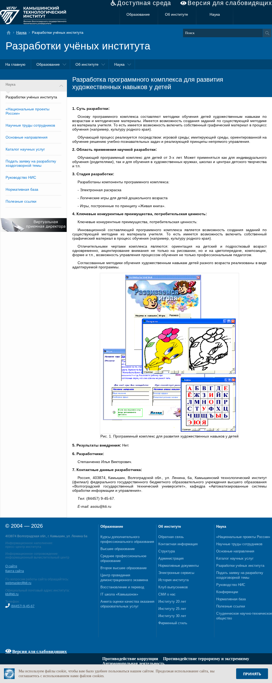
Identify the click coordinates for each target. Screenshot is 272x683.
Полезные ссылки (21, 201)
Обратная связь (171, 537)
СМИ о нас (167, 594)
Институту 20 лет (172, 601)
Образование (138, 14)
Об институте (176, 14)
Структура (166, 551)
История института (173, 580)
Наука (215, 14)
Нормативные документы (178, 566)
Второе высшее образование (123, 568)
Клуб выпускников (173, 587)
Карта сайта (14, 571)
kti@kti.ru (12, 594)
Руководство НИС (21, 177)
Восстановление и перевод (122, 587)
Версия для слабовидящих (230, 3)
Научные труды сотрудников (30, 125)
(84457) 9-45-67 (23, 606)
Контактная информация (178, 544)
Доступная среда (144, 3)
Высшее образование (117, 549)
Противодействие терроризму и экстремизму (206, 658)
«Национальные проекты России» (243, 537)
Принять (252, 673)
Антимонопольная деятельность (133, 663)
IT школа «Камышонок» (119, 594)
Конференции (227, 592)
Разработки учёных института (240, 566)
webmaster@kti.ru (18, 583)
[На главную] (10, 32)
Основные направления (27, 137)
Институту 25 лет (172, 609)
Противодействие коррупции (130, 658)
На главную (15, 64)
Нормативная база (22, 189)
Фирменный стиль (172, 623)
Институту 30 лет (172, 616)
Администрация (171, 558)
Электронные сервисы (176, 573)
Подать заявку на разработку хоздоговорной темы (31, 163)
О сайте (11, 566)
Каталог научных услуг (25, 149)
